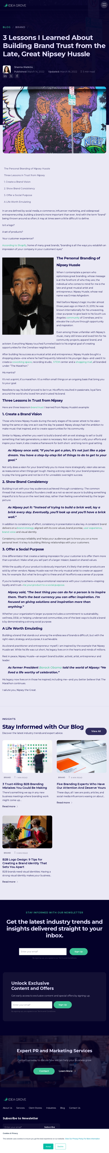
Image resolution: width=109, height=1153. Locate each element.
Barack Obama (50, 667)
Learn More (66, 1071)
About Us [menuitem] (7, 1108)
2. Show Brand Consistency (19, 188)
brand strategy (25, 528)
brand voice (9, 532)
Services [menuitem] (20, 1108)
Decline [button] (60, 1146)
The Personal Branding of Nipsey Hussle (27, 168)
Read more (9, 806)
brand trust (37, 407)
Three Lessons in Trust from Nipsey (24, 175)
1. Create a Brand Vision (17, 181)
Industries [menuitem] (51, 1108)
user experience (93, 528)
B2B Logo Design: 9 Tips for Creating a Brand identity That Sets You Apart (24, 863)
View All (96, 731)
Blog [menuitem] (62, 1108)
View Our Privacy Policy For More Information (82, 1138)
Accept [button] (48, 1146)
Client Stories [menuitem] (35, 1108)
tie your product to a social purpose (43, 585)
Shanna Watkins (23, 67)
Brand (20, 27)
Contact (44, 1071)
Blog (7, 27)
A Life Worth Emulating (17, 202)
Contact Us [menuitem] (74, 1108)
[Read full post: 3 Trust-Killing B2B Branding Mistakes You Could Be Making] (27, 756)
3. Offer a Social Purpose (18, 195)
